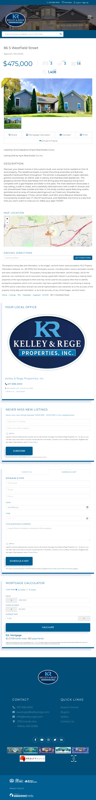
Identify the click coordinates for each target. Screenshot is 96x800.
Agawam (37, 295)
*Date (8, 502)
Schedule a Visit (69, 472)
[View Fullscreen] (7, 228)
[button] (60, 34)
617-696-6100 (54, 2)
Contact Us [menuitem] (67, 721)
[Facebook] (35, 740)
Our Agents (20, 391)
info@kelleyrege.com (30, 716)
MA (19, 295)
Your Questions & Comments (18, 524)
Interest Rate (12, 614)
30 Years (21, 590)
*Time (8, 513)
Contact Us (9, 391)
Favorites (68, 2)
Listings (12, 295)
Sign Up (85, 3)
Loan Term (10, 590)
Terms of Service (67, 569)
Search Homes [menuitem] (70, 707)
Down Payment (12, 605)
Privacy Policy (33, 442)
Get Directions (83, 258)
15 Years (32, 590)
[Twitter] (55, 740)
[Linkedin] (61, 740)
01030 (45, 295)
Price (8, 596)
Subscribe (19, 451)
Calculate (48, 627)
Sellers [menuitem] (65, 716)
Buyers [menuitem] (65, 712)
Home (4, 295)
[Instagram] (48, 740)
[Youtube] (42, 740)
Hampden (26, 295)
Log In (78, 3)
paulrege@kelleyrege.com (33, 712)
